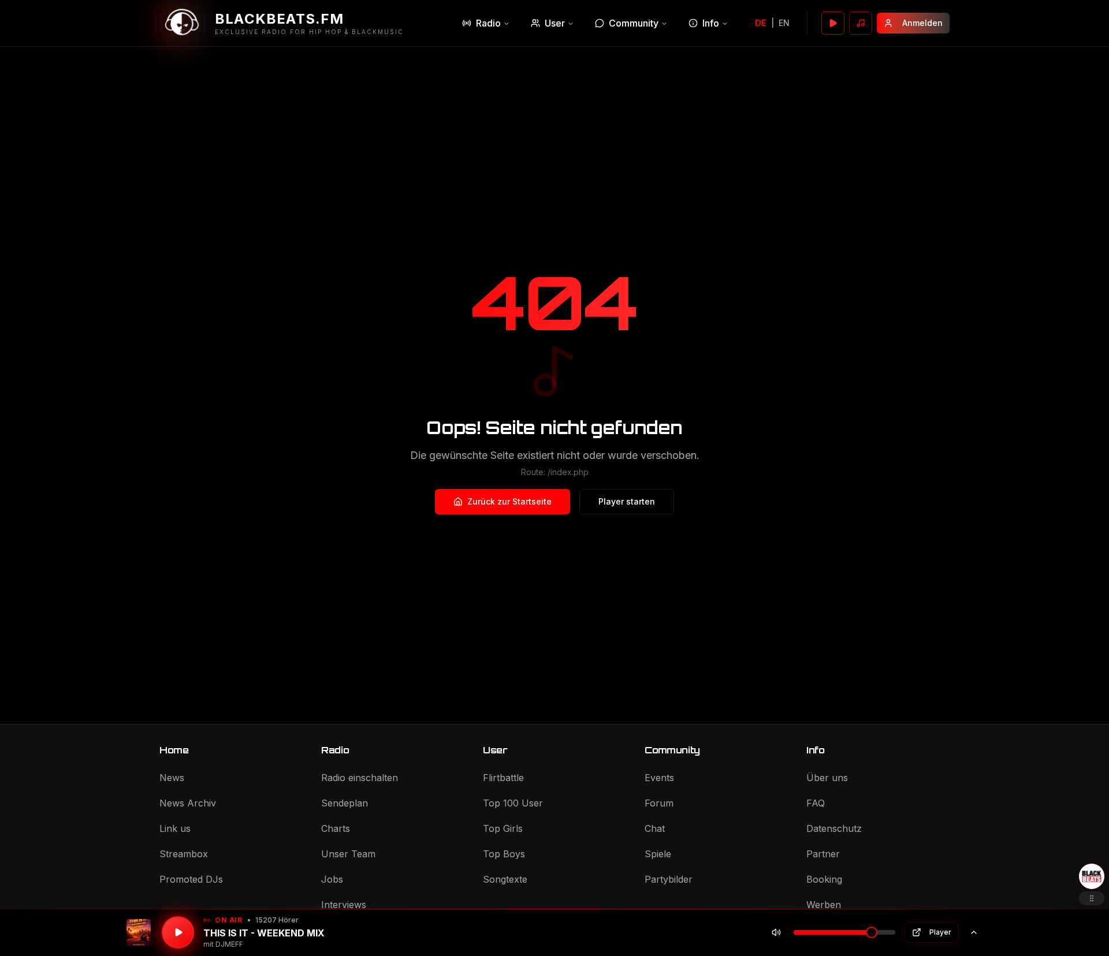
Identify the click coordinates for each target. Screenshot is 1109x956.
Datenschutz (834, 828)
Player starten (626, 501)
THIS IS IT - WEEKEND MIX (264, 933)
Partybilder (669, 879)
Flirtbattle (503, 777)
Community (633, 23)
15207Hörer (277, 920)
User (555, 23)
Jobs (332, 879)
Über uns (827, 777)
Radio (488, 23)
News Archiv (187, 803)
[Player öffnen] (832, 23)
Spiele (658, 854)
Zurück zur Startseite (509, 501)
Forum (659, 803)
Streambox (183, 854)
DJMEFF (229, 944)
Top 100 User (513, 803)
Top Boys (504, 854)
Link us (175, 828)
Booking (824, 879)
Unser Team (348, 854)
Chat (655, 828)
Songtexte (505, 879)
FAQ (815, 803)
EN (784, 23)
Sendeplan (344, 803)
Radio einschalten (359, 777)
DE (760, 23)
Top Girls (503, 828)
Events (659, 777)
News (171, 777)
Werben (823, 904)
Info (710, 23)
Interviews (343, 904)
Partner (823, 854)
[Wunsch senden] (860, 23)
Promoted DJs (191, 879)
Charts (335, 828)
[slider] (871, 932)
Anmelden (922, 23)
